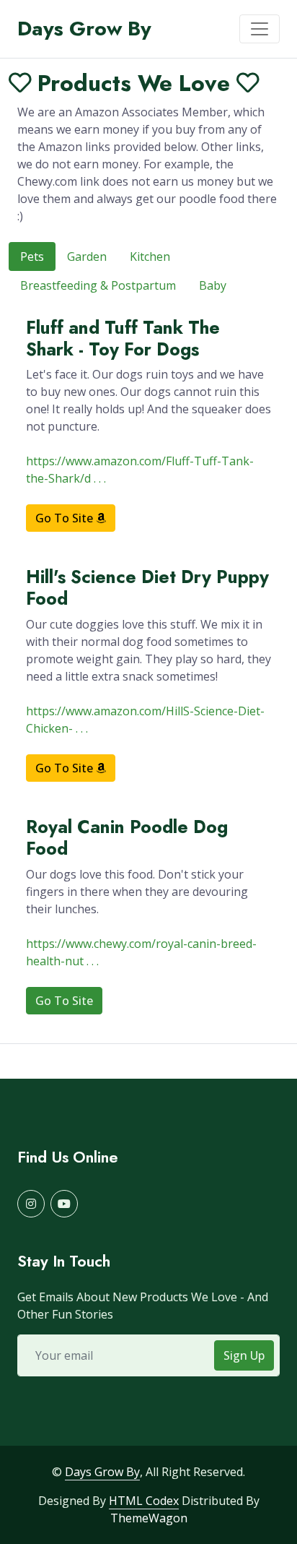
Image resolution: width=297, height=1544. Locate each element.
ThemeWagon (148, 1518)
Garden (87, 256)
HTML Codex (144, 1501)
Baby (212, 285)
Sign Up (244, 1355)
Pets (32, 256)
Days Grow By (102, 1472)
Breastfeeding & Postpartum (98, 285)
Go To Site (65, 518)
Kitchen (150, 256)
